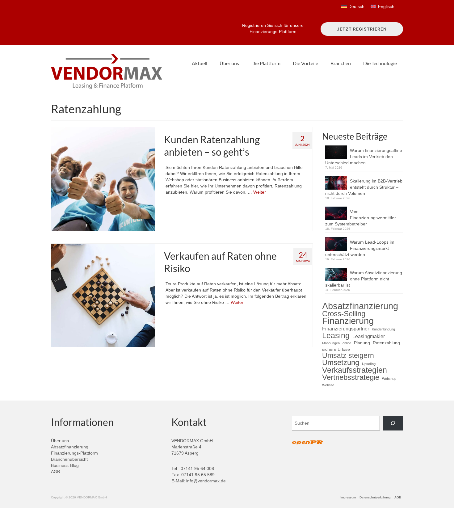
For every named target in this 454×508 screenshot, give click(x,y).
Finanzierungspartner (345, 328)
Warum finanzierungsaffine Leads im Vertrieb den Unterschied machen (363, 156)
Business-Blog (65, 465)
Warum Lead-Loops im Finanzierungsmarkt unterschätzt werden (359, 248)
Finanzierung (348, 321)
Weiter (259, 192)
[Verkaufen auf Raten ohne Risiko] (103, 294)
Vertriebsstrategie (350, 377)
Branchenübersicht (69, 459)
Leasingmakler (368, 336)
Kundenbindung (383, 329)
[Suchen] (393, 423)
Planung (362, 342)
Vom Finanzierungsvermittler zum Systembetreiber (360, 217)
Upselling (369, 364)
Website (328, 385)
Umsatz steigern (348, 355)
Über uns (60, 440)
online (347, 343)
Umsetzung (340, 362)
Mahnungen (331, 343)
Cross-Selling (343, 314)
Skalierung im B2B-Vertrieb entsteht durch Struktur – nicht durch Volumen (363, 187)
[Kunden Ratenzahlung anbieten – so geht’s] (103, 178)
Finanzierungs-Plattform (74, 453)
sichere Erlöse (336, 349)
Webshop (389, 378)
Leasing (336, 335)
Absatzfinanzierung (360, 306)
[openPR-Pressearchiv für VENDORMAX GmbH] (307, 443)
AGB (55, 471)
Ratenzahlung (386, 342)
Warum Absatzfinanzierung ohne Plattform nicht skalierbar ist (363, 279)
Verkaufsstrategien (354, 370)
